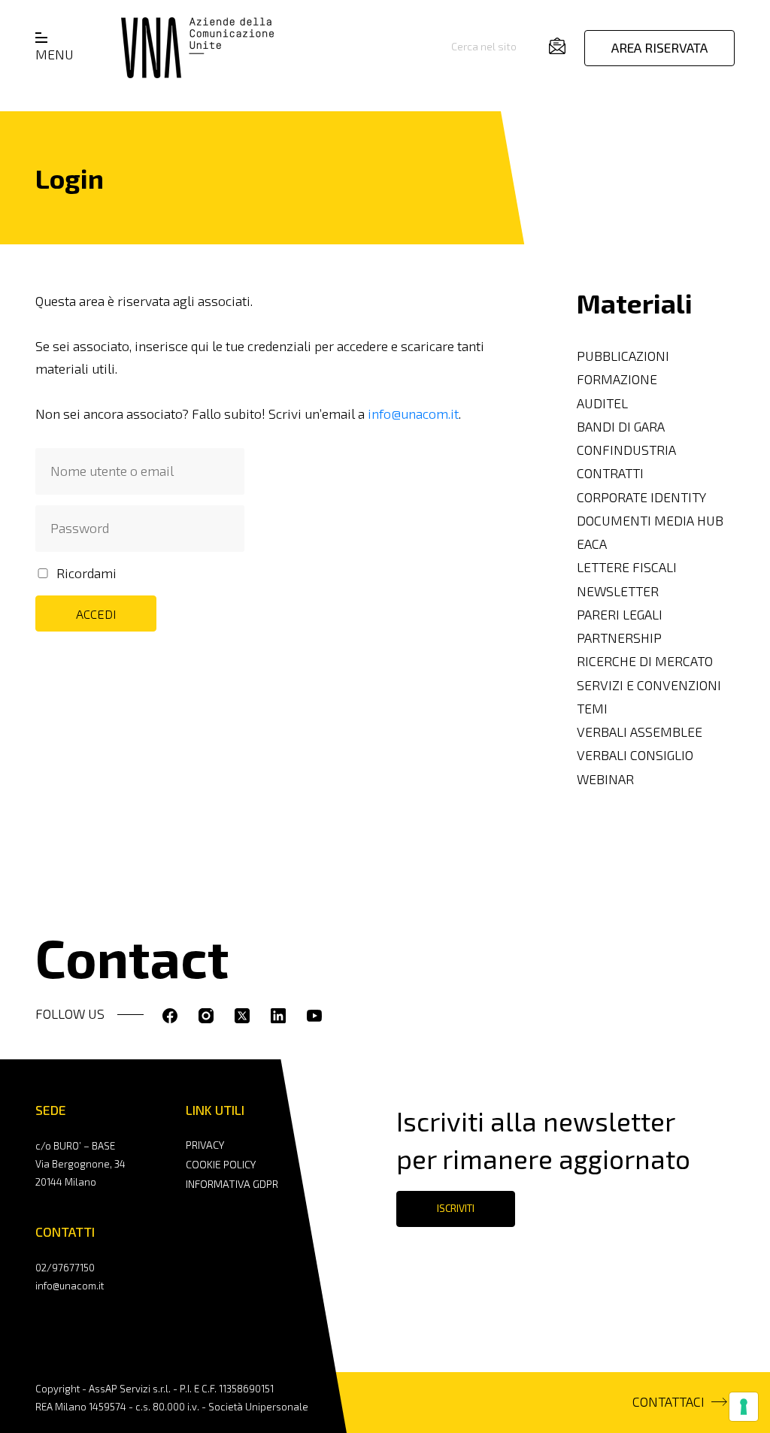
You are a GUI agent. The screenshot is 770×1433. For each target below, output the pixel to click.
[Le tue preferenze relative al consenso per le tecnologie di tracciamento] (743, 1406)
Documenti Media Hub (650, 521)
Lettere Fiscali (627, 567)
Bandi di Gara (621, 427)
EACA (592, 544)
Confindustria (626, 450)
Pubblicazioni (623, 356)
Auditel (602, 403)
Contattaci (668, 1402)
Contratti (610, 473)
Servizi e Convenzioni (649, 685)
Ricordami (86, 573)
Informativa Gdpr (232, 1183)
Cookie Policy (221, 1164)
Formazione (617, 379)
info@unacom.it (413, 414)
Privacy (205, 1144)
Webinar (605, 779)
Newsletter (618, 591)
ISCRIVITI (455, 1208)
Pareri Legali (619, 615)
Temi (592, 708)
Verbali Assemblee (639, 732)
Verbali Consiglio (635, 755)
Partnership (619, 638)
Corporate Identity (641, 497)
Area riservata (659, 48)
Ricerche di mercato (645, 661)
